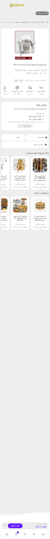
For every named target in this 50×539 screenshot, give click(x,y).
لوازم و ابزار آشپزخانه (37, 22)
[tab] (37, 137)
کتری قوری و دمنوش (22, 22)
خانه (47, 22)
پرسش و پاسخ (38, 144)
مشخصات (41, 137)
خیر (16, 80)
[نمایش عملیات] (4, 525)
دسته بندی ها (41, 13)
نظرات (18, 137)
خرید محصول (15, 525)
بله (21, 80)
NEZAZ (29, 73)
